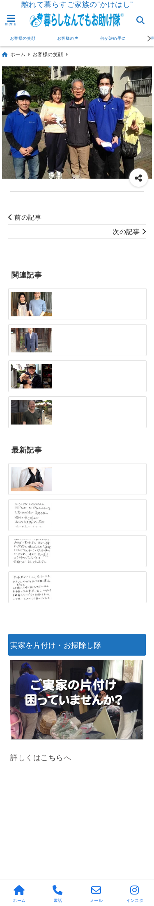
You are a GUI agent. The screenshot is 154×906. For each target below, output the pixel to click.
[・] (31, 303)
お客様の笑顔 (23, 38)
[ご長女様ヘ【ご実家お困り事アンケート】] (31, 479)
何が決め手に (113, 38)
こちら (52, 757)
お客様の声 (68, 38)
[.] (31, 515)
